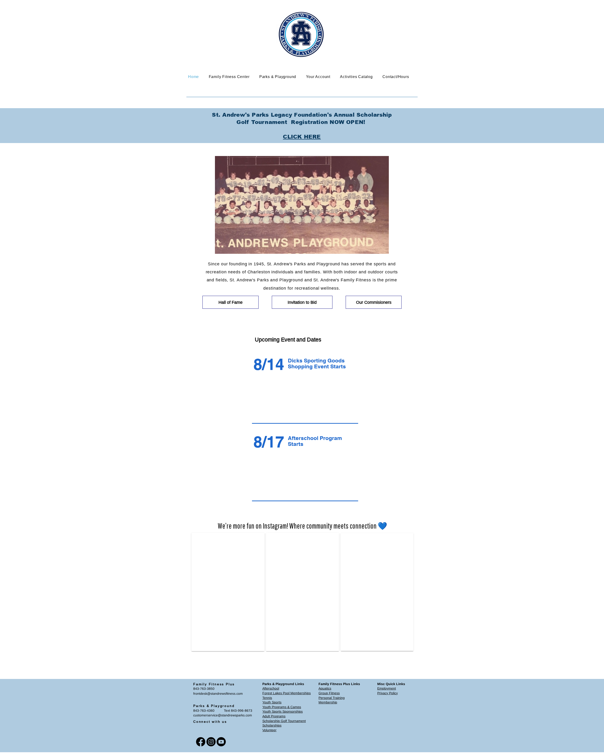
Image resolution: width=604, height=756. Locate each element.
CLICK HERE (302, 137)
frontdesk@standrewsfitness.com (218, 697)
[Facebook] (200, 745)
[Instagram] (211, 745)
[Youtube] (221, 745)
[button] (232, 76)
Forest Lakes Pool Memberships (286, 697)
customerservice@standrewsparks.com (222, 719)
